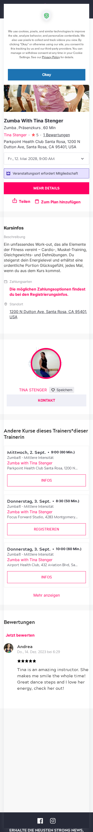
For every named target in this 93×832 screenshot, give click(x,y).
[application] (46, 416)
